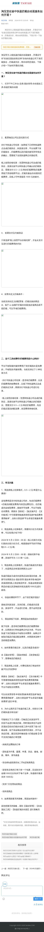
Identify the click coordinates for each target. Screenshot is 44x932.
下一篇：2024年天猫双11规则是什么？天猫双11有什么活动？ (33, 868)
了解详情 (37, 47)
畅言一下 (38, 899)
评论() (32, 20)
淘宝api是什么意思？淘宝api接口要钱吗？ (17, 856)
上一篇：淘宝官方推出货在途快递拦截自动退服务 (11, 868)
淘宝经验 (4, 20)
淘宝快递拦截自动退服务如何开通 (14, 837)
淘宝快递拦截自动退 (9, 834)
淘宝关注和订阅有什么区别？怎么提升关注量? (18, 850)
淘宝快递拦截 (35, 837)
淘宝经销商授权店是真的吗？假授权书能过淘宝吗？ (20, 859)
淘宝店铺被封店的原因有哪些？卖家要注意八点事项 (20, 853)
